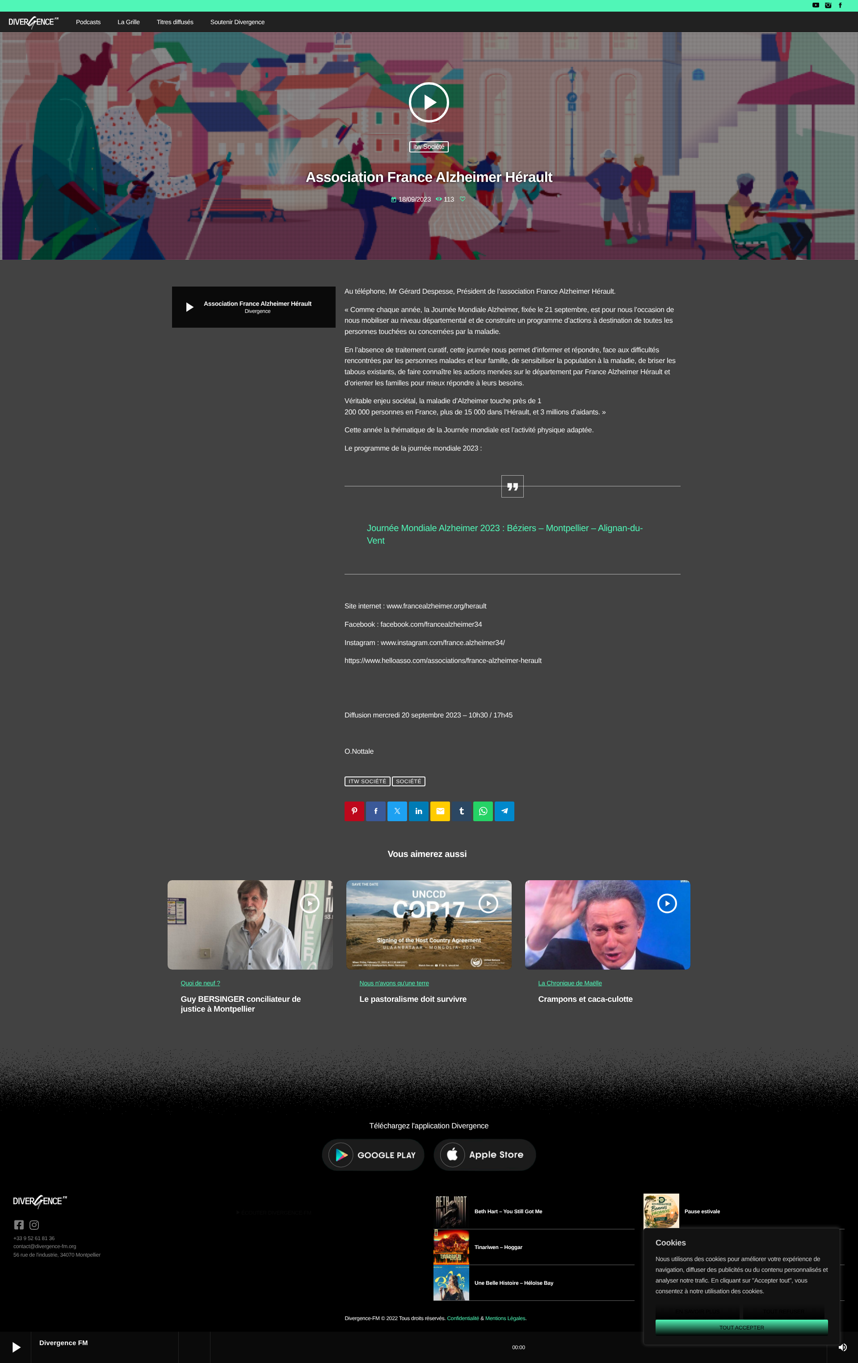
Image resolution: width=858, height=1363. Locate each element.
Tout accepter (741, 1328)
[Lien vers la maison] (34, 22)
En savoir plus (697, 1311)
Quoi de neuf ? (200, 983)
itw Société (428, 147)
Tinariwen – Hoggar (498, 1247)
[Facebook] (840, 6)
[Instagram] (827, 6)
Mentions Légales (505, 1318)
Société (408, 781)
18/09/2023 (412, 199)
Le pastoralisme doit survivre (413, 999)
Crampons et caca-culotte (585, 999)
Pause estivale (702, 1211)
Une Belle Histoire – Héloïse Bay (514, 1283)
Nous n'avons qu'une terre (394, 983)
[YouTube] (815, 6)
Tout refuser (784, 1311)
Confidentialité (463, 1318)
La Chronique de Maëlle (570, 983)
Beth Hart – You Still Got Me (509, 1211)
